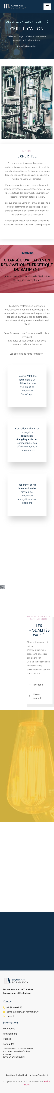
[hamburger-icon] (47, 6)
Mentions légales (14, 1075)
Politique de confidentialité (35, 1075)
